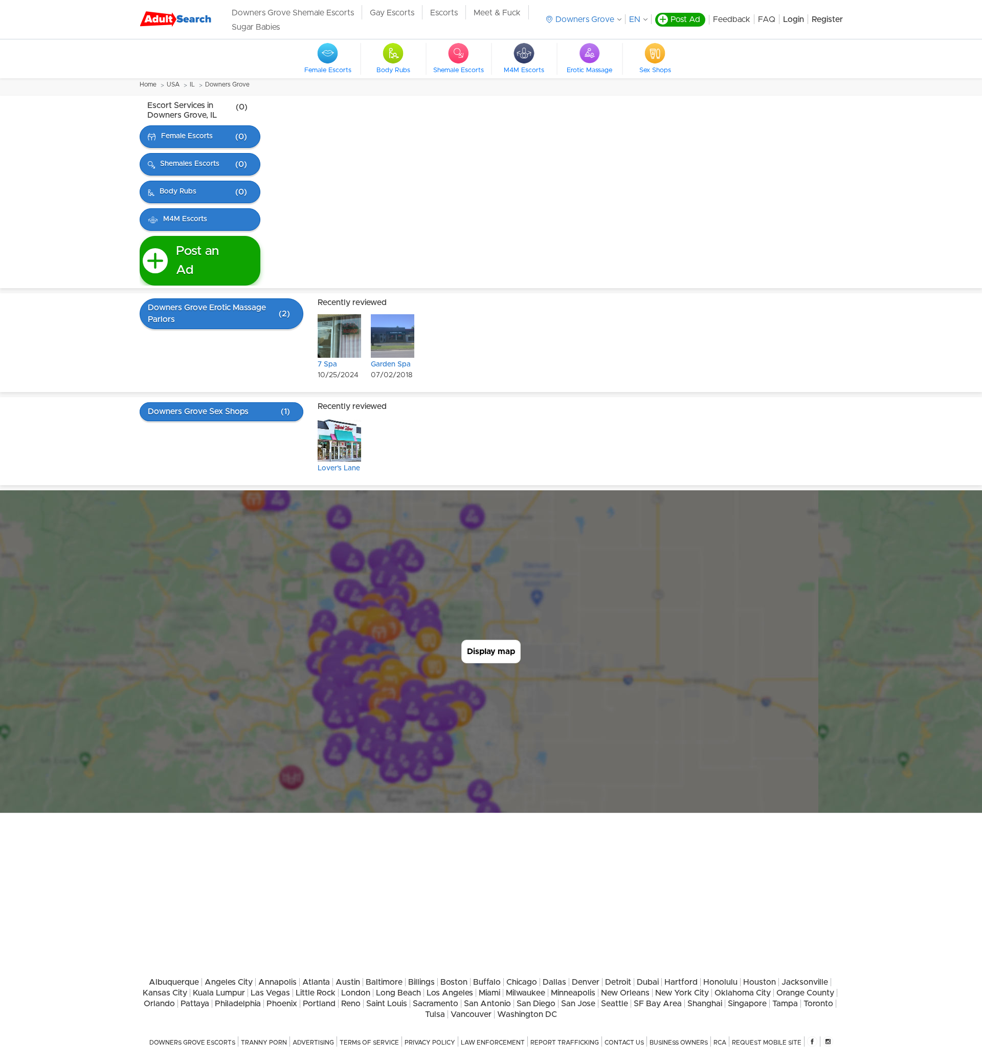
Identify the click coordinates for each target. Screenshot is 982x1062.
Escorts (444, 13)
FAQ (766, 19)
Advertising (313, 1042)
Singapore (747, 1004)
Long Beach (398, 993)
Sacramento (435, 1004)
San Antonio (487, 1004)
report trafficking (564, 1042)
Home (148, 84)
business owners (679, 1042)
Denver (585, 982)
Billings (421, 982)
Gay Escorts (392, 13)
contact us (624, 1042)
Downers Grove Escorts (192, 1042)
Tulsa (435, 1014)
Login (793, 19)
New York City (682, 993)
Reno (351, 1004)
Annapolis (277, 982)
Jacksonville (805, 982)
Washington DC (527, 1014)
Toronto (818, 1004)
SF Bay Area (658, 1004)
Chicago (521, 982)
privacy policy (430, 1042)
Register (827, 19)
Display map (491, 651)
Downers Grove (227, 84)
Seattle (614, 1004)
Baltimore (384, 982)
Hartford (681, 982)
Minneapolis (573, 993)
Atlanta (316, 982)
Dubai (648, 982)
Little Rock (316, 993)
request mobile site (766, 1042)
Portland (319, 1004)
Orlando (159, 1004)
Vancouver (471, 1014)
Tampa (785, 1004)
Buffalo (487, 982)
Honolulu (720, 982)
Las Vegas (270, 993)
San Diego (536, 1004)
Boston (453, 982)
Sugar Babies (256, 27)
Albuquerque (174, 982)
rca (719, 1042)
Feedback (731, 19)
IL (192, 84)
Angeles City (229, 982)
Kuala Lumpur (219, 993)
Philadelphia (238, 1004)
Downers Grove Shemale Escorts (293, 13)
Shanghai (704, 1004)
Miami (489, 993)
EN (634, 19)
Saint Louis (386, 1004)
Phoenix (281, 1004)
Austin (348, 982)
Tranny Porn (264, 1042)
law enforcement (493, 1042)
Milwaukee (525, 993)
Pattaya (195, 1004)
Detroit (618, 982)
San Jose (578, 1004)
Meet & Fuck (497, 13)
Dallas (554, 982)
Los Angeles (450, 993)
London (355, 993)
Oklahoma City (743, 993)
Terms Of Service (369, 1042)
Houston (759, 982)
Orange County (805, 993)
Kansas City (165, 993)
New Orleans (625, 993)
